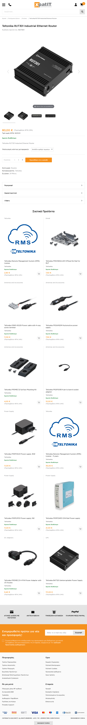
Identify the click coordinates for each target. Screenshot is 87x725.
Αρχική (4, 18)
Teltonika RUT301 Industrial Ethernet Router (43, 18)
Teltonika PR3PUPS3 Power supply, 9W (19, 518)
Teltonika (18, 171)
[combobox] (42, 149)
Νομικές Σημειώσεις (52, 662)
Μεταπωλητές (50, 698)
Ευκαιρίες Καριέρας (52, 692)
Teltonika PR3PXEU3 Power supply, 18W (19, 454)
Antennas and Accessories (13, 282)
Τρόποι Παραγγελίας (9, 662)
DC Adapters (8, 537)
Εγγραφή (78, 632)
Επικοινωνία (50, 701)
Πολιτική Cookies (51, 668)
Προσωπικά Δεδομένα (53, 671)
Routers (24, 18)
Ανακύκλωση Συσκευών (10, 678)
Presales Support (8, 705)
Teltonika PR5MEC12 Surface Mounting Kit (20, 390)
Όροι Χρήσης (50, 675)
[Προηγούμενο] (8, 72)
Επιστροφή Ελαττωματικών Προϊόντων (15, 675)
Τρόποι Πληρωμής (8, 668)
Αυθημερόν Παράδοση (10, 698)
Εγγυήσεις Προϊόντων (9, 671)
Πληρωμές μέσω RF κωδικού (12, 688)
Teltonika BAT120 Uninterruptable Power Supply (64, 580)
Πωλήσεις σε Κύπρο (9, 701)
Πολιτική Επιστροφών (53, 665)
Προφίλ (48, 688)
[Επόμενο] (79, 72)
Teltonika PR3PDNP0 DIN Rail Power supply (63, 518)
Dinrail (48, 218)
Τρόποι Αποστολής (8, 665)
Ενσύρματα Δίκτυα (14, 18)
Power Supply (9, 411)
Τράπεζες (5, 695)
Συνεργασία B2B (8, 692)
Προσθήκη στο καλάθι (38, 160)
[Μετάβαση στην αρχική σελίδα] (42, 5)
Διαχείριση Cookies (43, 723)
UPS (47, 537)
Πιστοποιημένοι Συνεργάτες (55, 695)
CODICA (82, 718)
